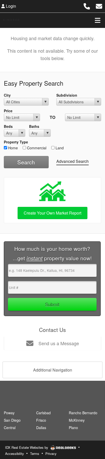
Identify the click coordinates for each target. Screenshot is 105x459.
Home (12, 147)
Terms (34, 453)
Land (59, 147)
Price (8, 110)
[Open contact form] (99, 5)
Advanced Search (72, 161)
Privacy (51, 453)
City (7, 95)
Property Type (16, 141)
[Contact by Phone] (87, 5)
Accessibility (14, 453)
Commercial (36, 147)
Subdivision (66, 95)
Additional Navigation (52, 370)
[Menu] (97, 20)
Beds (8, 126)
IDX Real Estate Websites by (27, 447)
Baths (34, 126)
